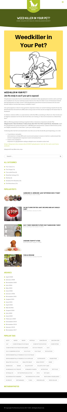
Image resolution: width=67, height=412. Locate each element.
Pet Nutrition (10, 183)
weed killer (53, 380)
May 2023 (9, 288)
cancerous (43, 340)
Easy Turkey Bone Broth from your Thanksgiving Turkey (42, 225)
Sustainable (20, 380)
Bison (23, 340)
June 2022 (9, 291)
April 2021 (9, 305)
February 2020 (11, 319)
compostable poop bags (21, 344)
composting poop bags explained (17, 347)
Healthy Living (11, 175)
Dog (48, 347)
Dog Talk (38, 351)
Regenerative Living (33, 376)
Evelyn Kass (28, 194)
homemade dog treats (13, 369)
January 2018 (10, 327)
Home (18, 21)
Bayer (15, 340)
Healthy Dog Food (12, 362)
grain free (53, 358)
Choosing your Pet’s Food (31, 241)
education (48, 351)
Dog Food (27, 351)
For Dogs (9, 169)
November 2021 (11, 296)
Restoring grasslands (51, 376)
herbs (19, 365)
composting (55, 344)
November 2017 (11, 330)
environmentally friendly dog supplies (19, 358)
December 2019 (11, 321)
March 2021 (10, 308)
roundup (9, 380)
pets (38, 373)
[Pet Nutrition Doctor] (33, 5)
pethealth (9, 373)
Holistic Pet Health (27, 21)
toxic (30, 380)
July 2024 (9, 285)
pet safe (47, 373)
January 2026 (10, 280)
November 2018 (11, 324)
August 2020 (10, 310)
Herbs (8, 178)
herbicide (9, 365)
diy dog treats (37, 347)
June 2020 (9, 316)
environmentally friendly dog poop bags (20, 355)
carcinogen (55, 340)
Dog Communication (13, 351)
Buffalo (32, 340)
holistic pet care (43, 365)
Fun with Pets (10, 172)
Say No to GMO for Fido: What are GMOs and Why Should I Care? (41, 208)
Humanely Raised (31, 369)
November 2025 (11, 282)
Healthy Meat (27, 362)
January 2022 (10, 294)
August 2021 (10, 299)
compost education (39, 344)
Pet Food (55, 369)
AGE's (7, 340)
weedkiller (41, 380)
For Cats (9, 167)
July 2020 (9, 313)
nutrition (44, 369)
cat (7, 344)
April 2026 (9, 277)
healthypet (40, 362)
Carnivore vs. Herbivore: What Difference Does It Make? (41, 193)
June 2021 (9, 302)
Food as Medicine (28, 255)
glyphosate (41, 358)
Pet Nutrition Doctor (24, 373)
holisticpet (29, 365)
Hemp (50, 362)
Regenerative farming (13, 376)
